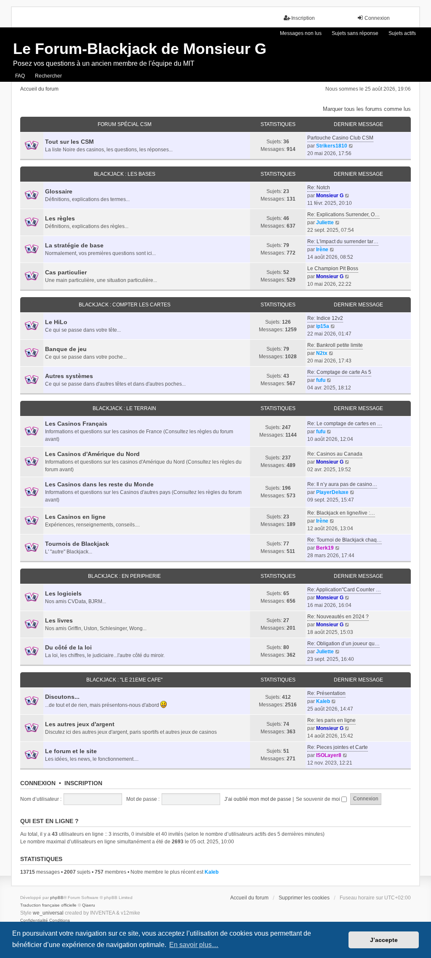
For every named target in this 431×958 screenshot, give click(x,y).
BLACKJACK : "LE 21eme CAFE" (124, 680)
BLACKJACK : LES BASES (124, 174)
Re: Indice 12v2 (325, 318)
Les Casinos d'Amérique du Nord (92, 454)
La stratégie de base (74, 245)
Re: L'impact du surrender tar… (342, 241)
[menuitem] (34, 920)
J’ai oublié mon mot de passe (257, 799)
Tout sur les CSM (69, 141)
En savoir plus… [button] (193, 944)
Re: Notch (318, 188)
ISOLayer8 (328, 755)
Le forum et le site (71, 751)
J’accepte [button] (384, 940)
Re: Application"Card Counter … (344, 590)
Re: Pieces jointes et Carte (337, 747)
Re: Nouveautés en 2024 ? (338, 617)
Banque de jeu (66, 349)
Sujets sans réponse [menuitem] (355, 33)
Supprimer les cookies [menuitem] (304, 898)
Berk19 (325, 548)
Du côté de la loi (68, 647)
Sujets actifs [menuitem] (402, 33)
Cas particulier (66, 272)
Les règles (60, 218)
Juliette (325, 222)
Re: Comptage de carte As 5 (339, 372)
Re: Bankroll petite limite (335, 345)
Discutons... (62, 696)
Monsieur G (329, 196)
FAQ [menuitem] (20, 76)
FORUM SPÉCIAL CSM (125, 124)
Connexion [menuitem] (377, 18)
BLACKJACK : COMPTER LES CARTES (124, 305)
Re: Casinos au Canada (334, 454)
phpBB (57, 897)
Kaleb (323, 701)
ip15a (322, 326)
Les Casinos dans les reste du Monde (99, 484)
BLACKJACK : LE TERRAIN (124, 408)
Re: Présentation (326, 693)
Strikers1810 (331, 146)
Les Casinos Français (76, 423)
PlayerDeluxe (332, 492)
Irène (322, 249)
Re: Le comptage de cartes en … (344, 424)
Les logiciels (63, 593)
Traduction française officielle (48, 905)
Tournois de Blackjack (77, 543)
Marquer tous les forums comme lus (367, 109)
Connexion (38, 783)
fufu (320, 380)
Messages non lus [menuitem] (301, 33)
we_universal (48, 913)
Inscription (83, 783)
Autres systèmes (69, 376)
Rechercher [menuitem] (48, 76)
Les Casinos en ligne (75, 516)
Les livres (59, 620)
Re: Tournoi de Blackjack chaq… (344, 540)
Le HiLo (56, 322)
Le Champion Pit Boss (332, 268)
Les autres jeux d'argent (79, 724)
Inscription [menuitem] (303, 18)
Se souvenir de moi (318, 799)
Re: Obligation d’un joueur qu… (343, 644)
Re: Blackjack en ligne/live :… (341, 513)
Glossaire (58, 191)
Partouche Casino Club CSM (340, 138)
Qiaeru (88, 905)
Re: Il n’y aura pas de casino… (342, 484)
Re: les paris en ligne (331, 720)
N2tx (321, 353)
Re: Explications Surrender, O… (343, 214)
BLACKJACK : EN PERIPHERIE (124, 576)
